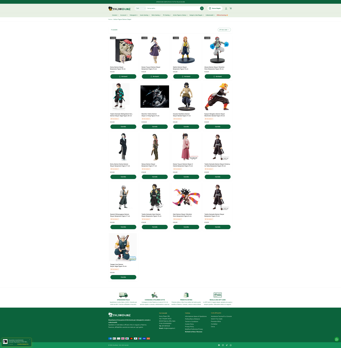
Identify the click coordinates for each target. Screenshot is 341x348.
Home (110, 19)
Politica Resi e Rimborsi (192, 319)
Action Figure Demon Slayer (122, 19)
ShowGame (115, 345)
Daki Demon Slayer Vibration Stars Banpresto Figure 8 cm (182, 215)
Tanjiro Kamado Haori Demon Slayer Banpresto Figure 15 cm (151, 215)
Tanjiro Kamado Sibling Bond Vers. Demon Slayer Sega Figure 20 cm (121, 115)
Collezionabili (209, 15)
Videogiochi (133, 15)
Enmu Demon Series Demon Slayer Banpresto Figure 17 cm (120, 165)
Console (114, 15)
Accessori (123, 15)
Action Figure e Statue (179, 15)
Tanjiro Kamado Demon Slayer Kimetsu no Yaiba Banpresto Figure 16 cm (217, 165)
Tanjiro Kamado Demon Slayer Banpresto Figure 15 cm (214, 215)
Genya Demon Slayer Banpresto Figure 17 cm (149, 165)
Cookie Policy (189, 324)
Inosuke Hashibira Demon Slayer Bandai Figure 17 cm (182, 115)
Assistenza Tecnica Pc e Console (221, 316)
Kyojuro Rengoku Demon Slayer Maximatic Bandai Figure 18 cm (214, 115)
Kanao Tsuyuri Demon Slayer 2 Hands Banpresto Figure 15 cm (183, 165)
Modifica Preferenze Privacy (194, 329)
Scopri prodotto (22, 344)
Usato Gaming (144, 15)
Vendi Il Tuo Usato (216, 319)
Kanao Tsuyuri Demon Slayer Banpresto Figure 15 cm (151, 68)
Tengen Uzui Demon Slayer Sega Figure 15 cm (118, 265)
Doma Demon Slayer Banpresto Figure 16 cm (117, 68)
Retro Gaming (156, 15)
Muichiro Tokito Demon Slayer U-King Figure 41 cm (150, 115)
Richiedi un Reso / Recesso (193, 332)
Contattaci (214, 324)
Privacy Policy (189, 326)
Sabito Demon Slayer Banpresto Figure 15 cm (180, 68)
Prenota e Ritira (216, 321)
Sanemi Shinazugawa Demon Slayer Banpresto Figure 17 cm (120, 215)
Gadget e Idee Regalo (196, 15)
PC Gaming (166, 15)
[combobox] (175, 8)
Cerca (213, 326)
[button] (230, 8)
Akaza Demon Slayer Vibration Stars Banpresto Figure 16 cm (214, 68)
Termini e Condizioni (191, 321)
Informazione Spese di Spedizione (196, 316)
